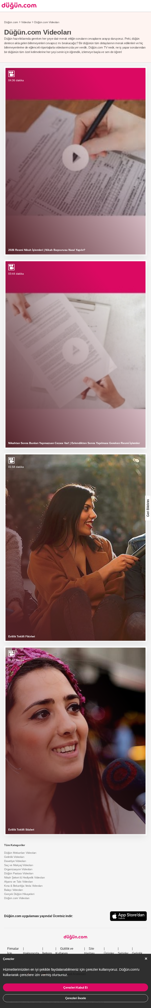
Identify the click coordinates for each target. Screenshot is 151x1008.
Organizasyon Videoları (18, 869)
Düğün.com (11, 22)
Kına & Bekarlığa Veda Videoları (23, 885)
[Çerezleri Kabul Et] (146, 958)
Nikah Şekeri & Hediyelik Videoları (24, 877)
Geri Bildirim (148, 508)
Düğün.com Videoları (16, 898)
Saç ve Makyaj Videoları (18, 865)
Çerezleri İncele (75, 998)
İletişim (47, 953)
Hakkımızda (31, 953)
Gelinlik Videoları (14, 856)
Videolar (26, 22)
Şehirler (123, 953)
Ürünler (109, 953)
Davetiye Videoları (15, 861)
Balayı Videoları (13, 889)
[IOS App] (128, 916)
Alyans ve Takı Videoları (18, 881)
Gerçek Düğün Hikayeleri (19, 894)
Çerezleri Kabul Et (75, 987)
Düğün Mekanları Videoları (20, 852)
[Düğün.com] (18, 5)
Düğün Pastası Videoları (18, 873)
